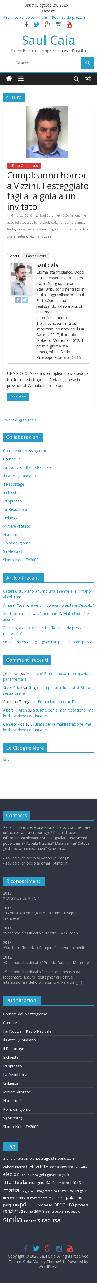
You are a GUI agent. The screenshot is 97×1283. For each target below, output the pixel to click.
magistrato (28, 1191)
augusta (49, 1158)
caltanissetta (14, 1167)
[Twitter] (25, 300)
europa (32, 1175)
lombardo (63, 1182)
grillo (66, 1174)
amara (18, 1159)
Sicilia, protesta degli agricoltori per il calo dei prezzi (47, 641)
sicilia (11, 236)
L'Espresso (12, 501)
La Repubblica (15, 509)
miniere (9, 1198)
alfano (8, 1158)
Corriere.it (11, 459)
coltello (57, 222)
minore (66, 229)
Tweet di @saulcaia (20, 420)
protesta (82, 1205)
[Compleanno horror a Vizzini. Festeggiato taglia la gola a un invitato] (48, 110)
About (14, 256)
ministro (22, 1198)
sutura (22, 236)
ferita (11, 229)
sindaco (29, 1221)
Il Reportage (13, 484)
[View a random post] (88, 78)
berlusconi (66, 1158)
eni (24, 1174)
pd (23, 1204)
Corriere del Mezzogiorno (25, 450)
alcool (44, 222)
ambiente (32, 1158)
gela (42, 1174)
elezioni (12, 1174)
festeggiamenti (38, 229)
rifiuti (18, 1211)
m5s (76, 1182)
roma (28, 1211)
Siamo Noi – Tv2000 (21, 559)
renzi (8, 1211)
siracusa (49, 1220)
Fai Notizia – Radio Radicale (27, 467)
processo (45, 1205)
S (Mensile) (12, 551)
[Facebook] (18, 300)
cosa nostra (61, 1167)
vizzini (46, 236)
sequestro (72, 1211)
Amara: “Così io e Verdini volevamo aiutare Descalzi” (48, 605)
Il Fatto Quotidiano (24, 165)
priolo (32, 1205)
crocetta (80, 1167)
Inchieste (11, 492)
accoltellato (16, 222)
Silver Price (12, 687)
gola (55, 229)
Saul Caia (48, 39)
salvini (39, 1211)
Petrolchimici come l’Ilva (58, 701)
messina (66, 1190)
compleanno (74, 222)
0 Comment (70, 215)
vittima (34, 236)
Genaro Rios (14, 724)
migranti (82, 1190)
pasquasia (11, 1205)
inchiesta (15, 1181)
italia (50, 1182)
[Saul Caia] (9, 79)
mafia (11, 1190)
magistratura (47, 1191)
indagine (36, 1182)
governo (54, 1174)
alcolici (32, 222)
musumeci (57, 1198)
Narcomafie (13, 534)
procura (63, 1204)
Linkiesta (10, 517)
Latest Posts (36, 256)
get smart (11, 673)
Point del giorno (17, 542)
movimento (39, 1198)
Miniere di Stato (16, 526)
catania (37, 1165)
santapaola (55, 1211)
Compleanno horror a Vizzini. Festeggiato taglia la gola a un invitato (48, 190)
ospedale (81, 229)
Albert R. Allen (15, 710)
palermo (74, 1197)
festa (21, 229)
